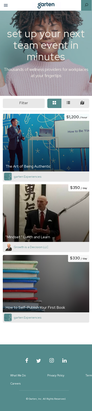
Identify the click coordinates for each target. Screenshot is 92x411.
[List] (68, 103)
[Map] (82, 103)
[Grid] (54, 103)
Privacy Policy (55, 375)
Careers (15, 383)
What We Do (18, 375)
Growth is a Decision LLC (31, 247)
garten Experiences (28, 176)
